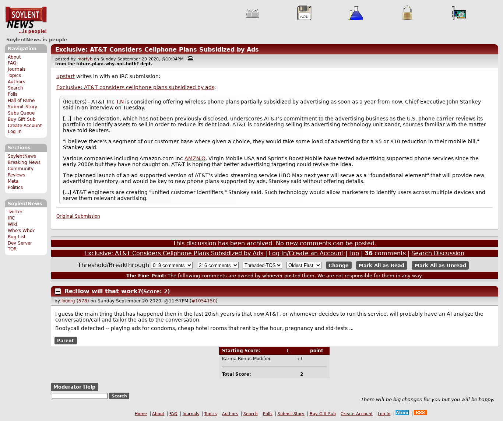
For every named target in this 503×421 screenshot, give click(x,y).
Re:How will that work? (102, 291)
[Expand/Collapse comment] (57, 291)
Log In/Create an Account (306, 253)
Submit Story (22, 106)
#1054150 (203, 301)
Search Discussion (437, 253)
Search (15, 88)
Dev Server (20, 243)
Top (354, 253)
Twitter (15, 211)
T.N (120, 102)
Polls (12, 94)
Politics (15, 187)
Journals (16, 69)
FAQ (12, 63)
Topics (14, 75)
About (14, 57)
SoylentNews (26, 20)
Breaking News (24, 162)
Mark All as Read (381, 265)
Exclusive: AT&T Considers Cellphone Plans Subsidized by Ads (157, 49)
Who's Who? (21, 230)
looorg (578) (75, 301)
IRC (11, 218)
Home (141, 413)
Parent (65, 340)
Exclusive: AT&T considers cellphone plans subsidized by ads (135, 87)
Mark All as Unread (440, 265)
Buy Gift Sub (22, 119)
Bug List (17, 236)
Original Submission (78, 216)
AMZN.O (194, 158)
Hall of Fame (21, 100)
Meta (13, 181)
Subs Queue (21, 113)
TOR (12, 249)
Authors (16, 81)
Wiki (12, 224)
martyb (84, 59)
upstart (65, 76)
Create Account (25, 125)
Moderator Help (74, 387)
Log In (15, 131)
